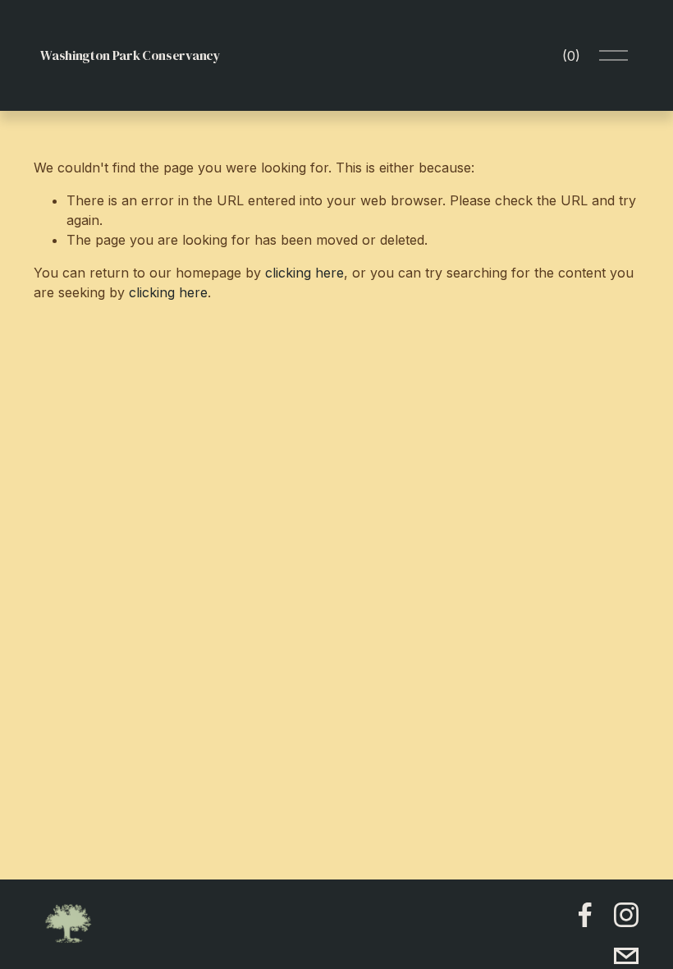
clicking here (304, 272)
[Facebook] (585, 915)
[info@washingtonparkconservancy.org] (626, 956)
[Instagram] (626, 915)
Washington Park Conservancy (130, 55)
